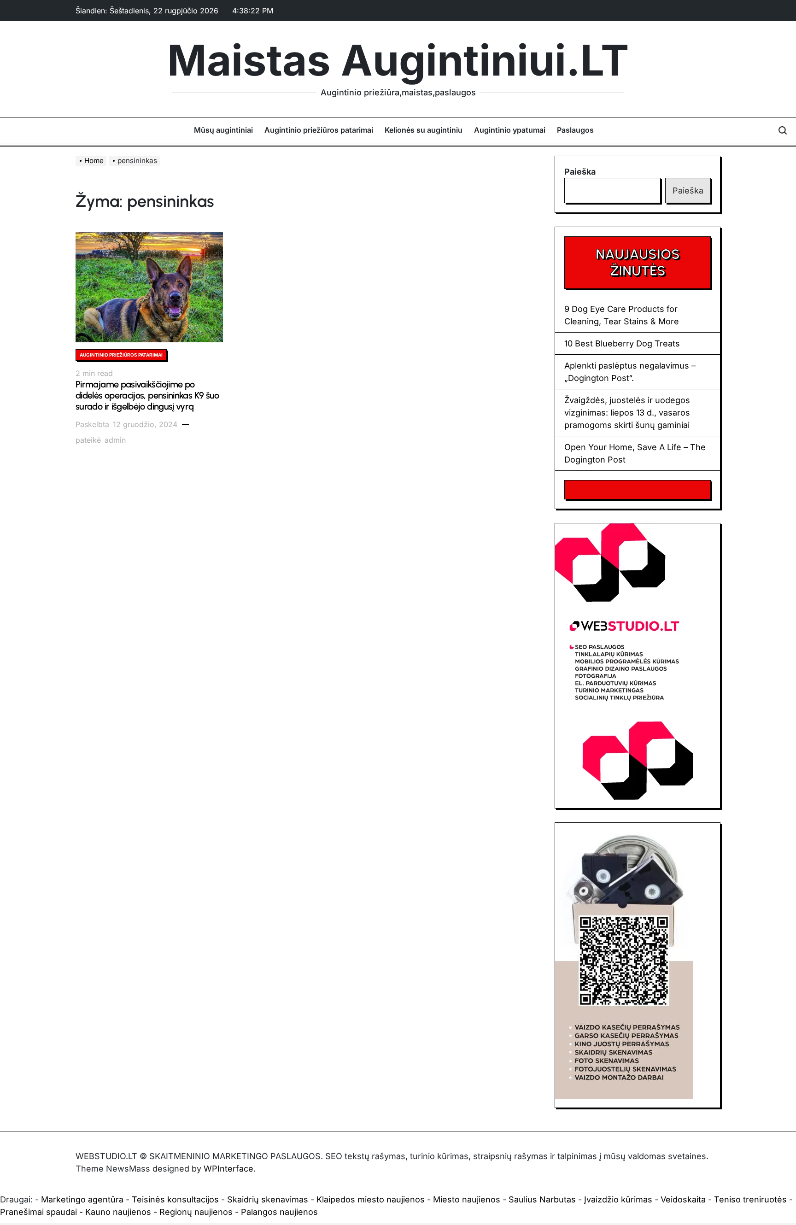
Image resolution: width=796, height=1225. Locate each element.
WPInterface (228, 1168)
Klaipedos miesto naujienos (370, 1199)
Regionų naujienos (196, 1212)
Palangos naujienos (279, 1212)
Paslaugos (575, 130)
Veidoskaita (683, 1199)
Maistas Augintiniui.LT (398, 60)
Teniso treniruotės (750, 1199)
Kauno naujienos (118, 1212)
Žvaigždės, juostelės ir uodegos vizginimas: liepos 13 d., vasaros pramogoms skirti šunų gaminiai (627, 412)
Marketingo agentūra (82, 1199)
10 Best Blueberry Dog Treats (622, 343)
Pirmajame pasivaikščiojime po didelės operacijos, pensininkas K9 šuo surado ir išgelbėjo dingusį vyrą (147, 395)
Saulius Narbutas (542, 1199)
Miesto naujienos (466, 1199)
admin (115, 440)
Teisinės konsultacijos (175, 1199)
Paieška (580, 171)
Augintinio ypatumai (509, 130)
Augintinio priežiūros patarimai (318, 130)
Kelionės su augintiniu (423, 130)
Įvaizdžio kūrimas (618, 1199)
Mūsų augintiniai (223, 130)
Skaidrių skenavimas (267, 1199)
